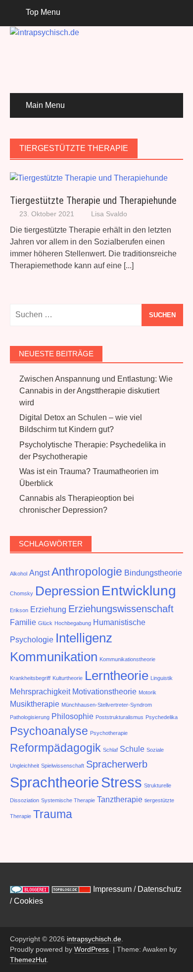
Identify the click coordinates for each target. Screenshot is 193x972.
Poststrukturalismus (120, 717)
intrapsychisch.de (94, 939)
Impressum (112, 889)
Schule (132, 748)
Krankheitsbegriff (30, 678)
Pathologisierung (29, 717)
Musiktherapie (34, 703)
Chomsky (21, 593)
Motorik (147, 692)
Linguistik (161, 678)
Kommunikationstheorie (127, 659)
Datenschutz (160, 889)
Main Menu (45, 105)
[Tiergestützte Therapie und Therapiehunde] (89, 177)
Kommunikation (53, 657)
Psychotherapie (109, 733)
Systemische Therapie (68, 800)
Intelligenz (83, 638)
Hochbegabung (72, 623)
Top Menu (43, 12)
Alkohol (18, 574)
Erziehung (48, 609)
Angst (39, 572)
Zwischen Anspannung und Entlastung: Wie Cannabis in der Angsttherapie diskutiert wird (96, 391)
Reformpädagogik (55, 747)
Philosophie (72, 716)
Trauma (52, 814)
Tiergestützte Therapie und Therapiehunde (93, 200)
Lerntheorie (116, 675)
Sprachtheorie (54, 782)
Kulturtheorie (67, 678)
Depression (67, 591)
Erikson (19, 610)
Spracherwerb (116, 764)
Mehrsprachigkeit (40, 691)
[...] (129, 265)
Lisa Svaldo (109, 214)
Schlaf (110, 750)
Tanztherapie (120, 799)
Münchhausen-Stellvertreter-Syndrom (106, 705)
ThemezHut (28, 960)
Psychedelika (161, 717)
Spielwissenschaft (62, 766)
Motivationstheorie (104, 691)
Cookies (28, 901)
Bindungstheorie (153, 572)
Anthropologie (86, 571)
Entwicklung (138, 590)
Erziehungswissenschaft (121, 608)
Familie (23, 622)
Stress (121, 782)
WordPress (91, 949)
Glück (45, 623)
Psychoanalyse (49, 731)
